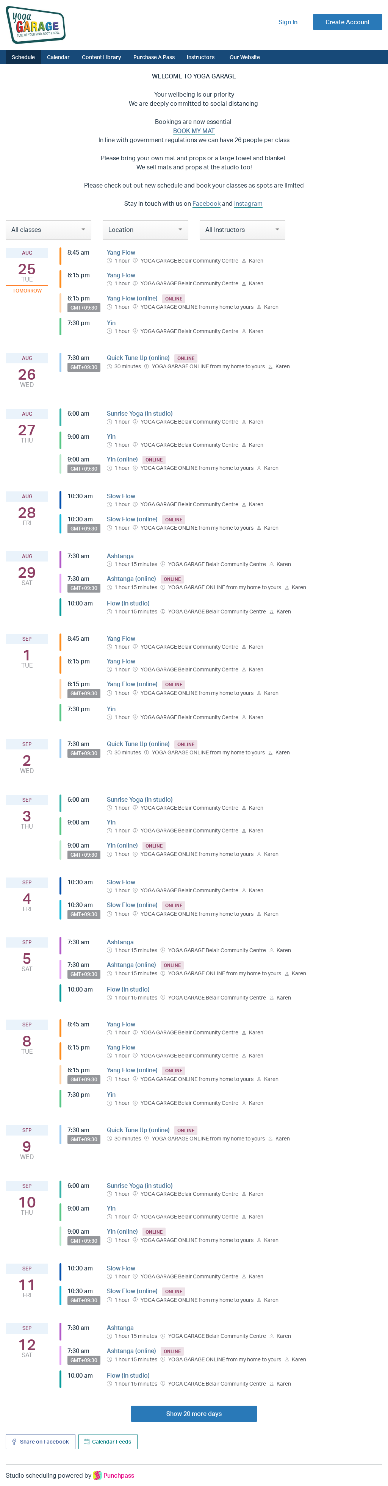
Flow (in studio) (128, 603)
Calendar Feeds (111, 1441)
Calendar (58, 56)
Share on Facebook (44, 1441)
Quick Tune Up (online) (138, 357)
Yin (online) (122, 459)
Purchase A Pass (154, 56)
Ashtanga (120, 556)
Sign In (287, 22)
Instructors (200, 56)
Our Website (245, 56)
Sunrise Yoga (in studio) (140, 413)
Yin (111, 323)
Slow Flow (121, 496)
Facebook (206, 203)
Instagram (248, 203)
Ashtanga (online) (131, 578)
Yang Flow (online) (132, 298)
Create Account (347, 22)
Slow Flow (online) (132, 519)
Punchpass (118, 1475)
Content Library (101, 56)
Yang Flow (121, 252)
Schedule (23, 56)
